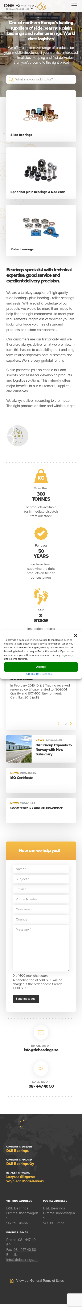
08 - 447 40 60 (24, 1249)
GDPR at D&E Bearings (39, 673)
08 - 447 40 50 (41, 1086)
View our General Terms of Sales (40, 1281)
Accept (41, 667)
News (40, 740)
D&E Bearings (25, 6)
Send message (26, 998)
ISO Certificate (21, 777)
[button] (76, 635)
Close (72, 79)
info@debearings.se (41, 1050)
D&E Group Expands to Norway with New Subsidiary (53, 749)
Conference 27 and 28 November (36, 808)
